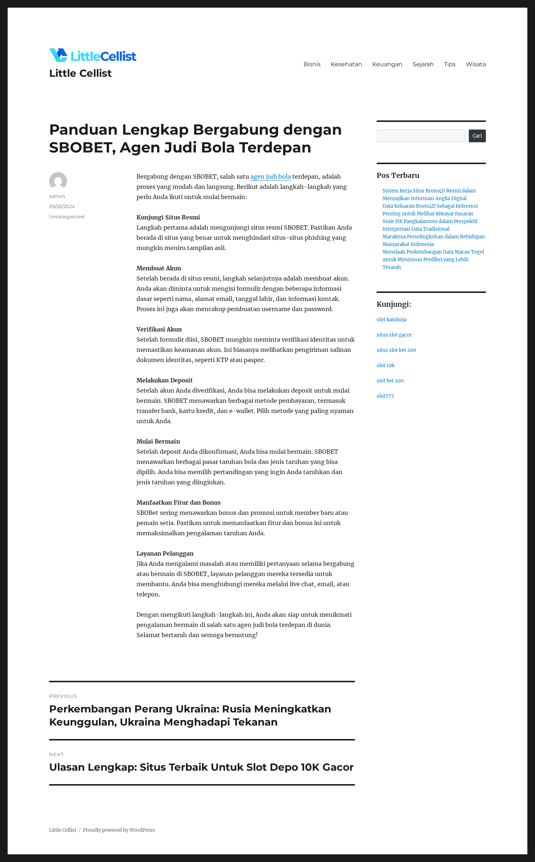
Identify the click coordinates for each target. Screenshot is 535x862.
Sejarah (423, 64)
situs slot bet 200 (396, 350)
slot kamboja (392, 320)
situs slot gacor (394, 335)
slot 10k (386, 365)
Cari (477, 136)
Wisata (476, 64)
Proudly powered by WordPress (119, 830)
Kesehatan (346, 64)
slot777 (385, 396)
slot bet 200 (390, 381)
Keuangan (387, 64)
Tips (450, 64)
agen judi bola (270, 176)
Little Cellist (80, 73)
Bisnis (312, 64)
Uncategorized (66, 216)
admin (57, 196)
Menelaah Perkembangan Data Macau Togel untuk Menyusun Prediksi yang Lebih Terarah (433, 259)
